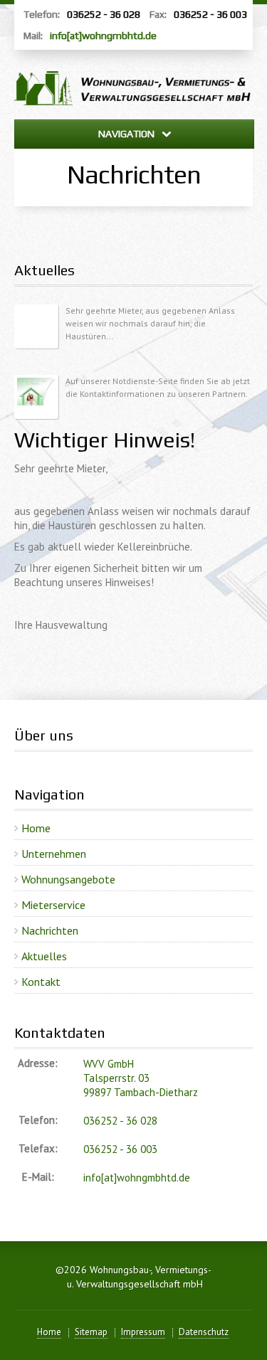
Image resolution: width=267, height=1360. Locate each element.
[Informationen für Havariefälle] (36, 397)
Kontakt (41, 981)
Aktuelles (44, 956)
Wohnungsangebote (68, 879)
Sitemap (91, 1332)
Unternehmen (53, 853)
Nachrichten (49, 930)
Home (36, 828)
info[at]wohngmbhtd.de (103, 35)
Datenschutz (204, 1332)
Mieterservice (53, 905)
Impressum (143, 1332)
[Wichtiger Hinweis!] (36, 326)
